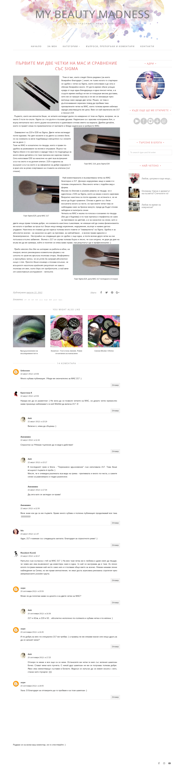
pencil (55, 300)
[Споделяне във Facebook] (101, 292)
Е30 (36, 300)
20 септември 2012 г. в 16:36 (39, 614)
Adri (30, 418)
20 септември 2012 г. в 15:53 (32, 591)
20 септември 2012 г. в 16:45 (32, 632)
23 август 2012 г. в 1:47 (30, 534)
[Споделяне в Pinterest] (112, 292)
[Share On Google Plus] (117, 292)
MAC (50, 300)
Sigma (60, 300)
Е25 (33, 300)
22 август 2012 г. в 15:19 (37, 422)
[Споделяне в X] (106, 292)
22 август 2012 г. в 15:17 (37, 462)
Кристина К (26, 393)
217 (26, 300)
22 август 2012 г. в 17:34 (37, 490)
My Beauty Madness (92, 14)
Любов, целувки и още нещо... (157, 178)
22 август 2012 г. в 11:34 (30, 440)
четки (41, 300)
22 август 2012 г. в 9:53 (30, 396)
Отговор (115, 385)
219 (29, 300)
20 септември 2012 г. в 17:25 (39, 657)
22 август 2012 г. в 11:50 (30, 508)
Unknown (25, 370)
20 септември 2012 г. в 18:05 (32, 686)
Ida (22, 530)
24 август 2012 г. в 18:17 (30, 556)
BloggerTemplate (51, 763)
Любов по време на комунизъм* (151, 205)
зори (23, 588)
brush (46, 300)
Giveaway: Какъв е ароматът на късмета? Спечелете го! (156, 192)
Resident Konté (28, 553)
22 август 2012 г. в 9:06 (30, 374)
